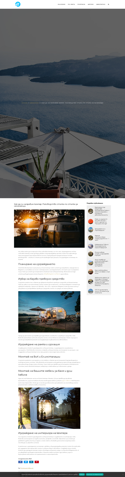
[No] (123, 474)
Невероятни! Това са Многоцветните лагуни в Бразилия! (101, 246)
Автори (91, 4)
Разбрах (82, 474)
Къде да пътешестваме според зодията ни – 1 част (102, 238)
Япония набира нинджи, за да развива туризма (102, 254)
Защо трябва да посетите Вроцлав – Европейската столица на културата (102, 263)
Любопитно (100, 4)
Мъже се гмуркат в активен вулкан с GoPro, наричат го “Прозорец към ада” (101, 221)
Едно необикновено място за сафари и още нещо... (102, 271)
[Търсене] (108, 11)
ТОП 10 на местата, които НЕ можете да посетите (102, 291)
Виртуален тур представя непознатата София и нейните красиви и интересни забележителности (102, 211)
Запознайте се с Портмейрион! (100, 229)
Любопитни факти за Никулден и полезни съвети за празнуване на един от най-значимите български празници (102, 281)
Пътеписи (81, 4)
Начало (25, 103)
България (61, 4)
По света (71, 4)
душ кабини (66, 380)
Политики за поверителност (95, 474)
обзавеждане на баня (52, 274)
